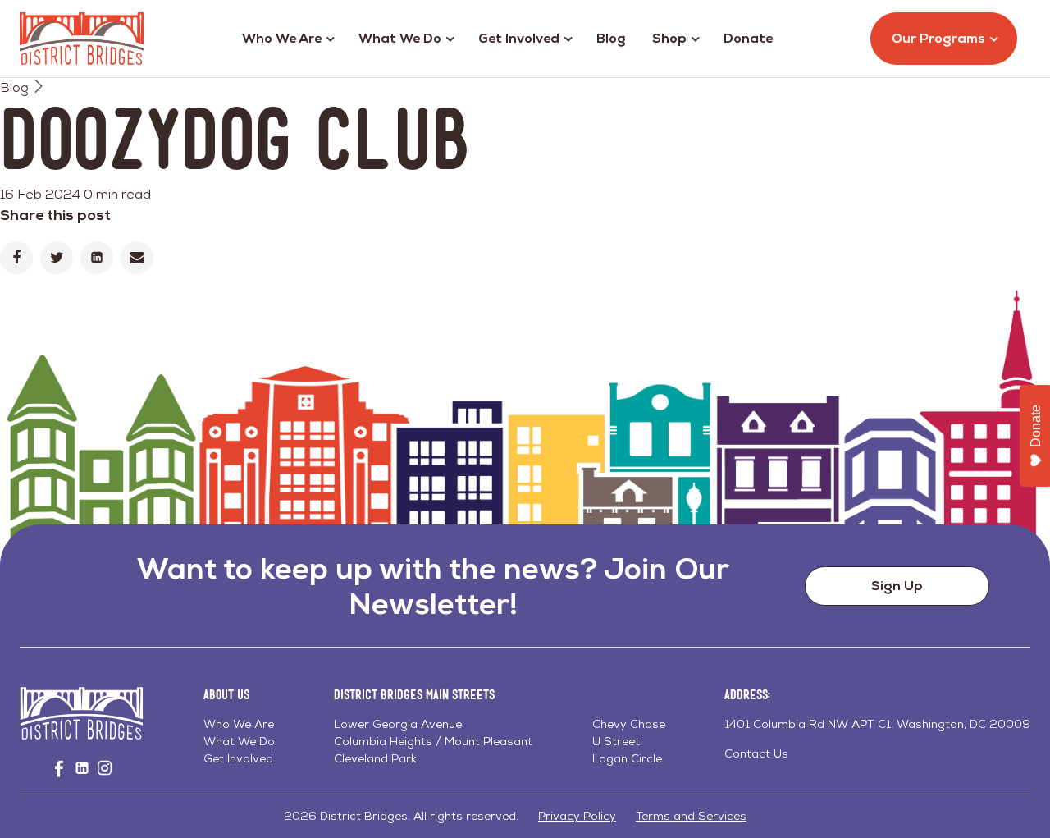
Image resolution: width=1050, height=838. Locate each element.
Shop (669, 38)
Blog (611, 38)
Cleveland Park (375, 758)
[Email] (137, 257)
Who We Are (282, 38)
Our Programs (938, 38)
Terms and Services (691, 815)
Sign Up (897, 585)
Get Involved (518, 38)
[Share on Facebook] (16, 257)
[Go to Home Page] (82, 38)
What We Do (399, 38)
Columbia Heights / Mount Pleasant (433, 741)
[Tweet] (56, 257)
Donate (748, 38)
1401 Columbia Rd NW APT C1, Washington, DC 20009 (877, 724)
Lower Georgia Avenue (398, 724)
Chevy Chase (628, 724)
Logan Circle (627, 758)
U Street (616, 741)
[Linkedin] (96, 257)
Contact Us (756, 753)
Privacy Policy (577, 815)
